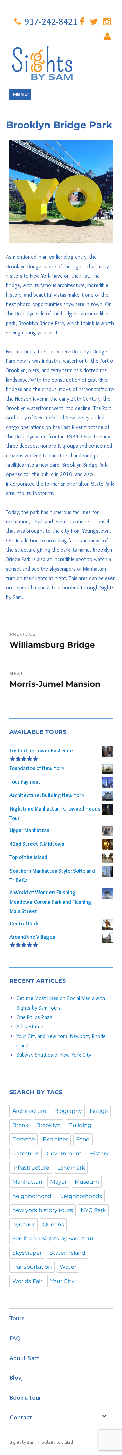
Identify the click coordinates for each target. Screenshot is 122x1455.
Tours (17, 1318)
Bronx (20, 1125)
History (99, 1153)
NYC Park (93, 1210)
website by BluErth (58, 1442)
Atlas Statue (29, 1026)
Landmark (71, 1167)
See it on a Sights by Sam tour (53, 1238)
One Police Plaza (34, 1017)
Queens (53, 1224)
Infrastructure (30, 1167)
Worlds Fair (27, 1281)
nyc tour (23, 1224)
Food (83, 1139)
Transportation (32, 1267)
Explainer (55, 1139)
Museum (87, 1182)
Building (80, 1125)
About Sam (24, 1358)
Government (64, 1153)
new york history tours (42, 1210)
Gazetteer (25, 1153)
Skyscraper (27, 1253)
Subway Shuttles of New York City (53, 1055)
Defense (23, 1139)
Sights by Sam (22, 1442)
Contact (20, 1417)
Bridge (99, 1111)
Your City (62, 1281)
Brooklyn (48, 1125)
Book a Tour (25, 1397)
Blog (15, 1377)
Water (68, 1267)
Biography (68, 1111)
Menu (20, 94)
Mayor (58, 1182)
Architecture (29, 1111)
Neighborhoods (80, 1196)
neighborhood (32, 1196)
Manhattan (27, 1182)
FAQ (15, 1338)
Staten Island (67, 1253)
